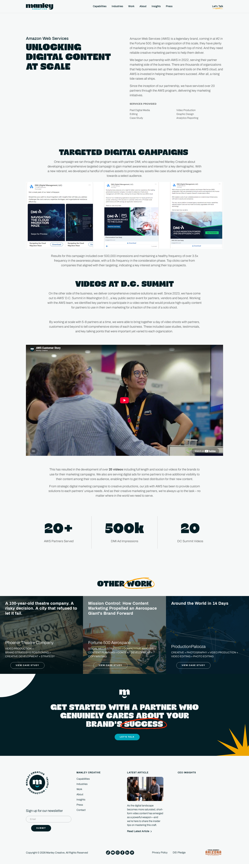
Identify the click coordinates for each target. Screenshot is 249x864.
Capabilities (83, 778)
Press (80, 804)
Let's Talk (127, 737)
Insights (81, 799)
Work (79, 789)
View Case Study (27, 665)
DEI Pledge (179, 852)
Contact (81, 809)
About (80, 794)
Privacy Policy (160, 852)
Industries (82, 784)
